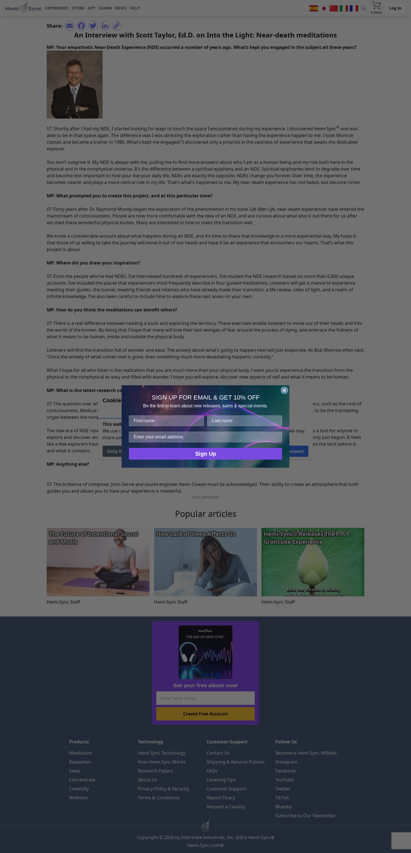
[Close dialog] (284, 390)
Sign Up (205, 454)
